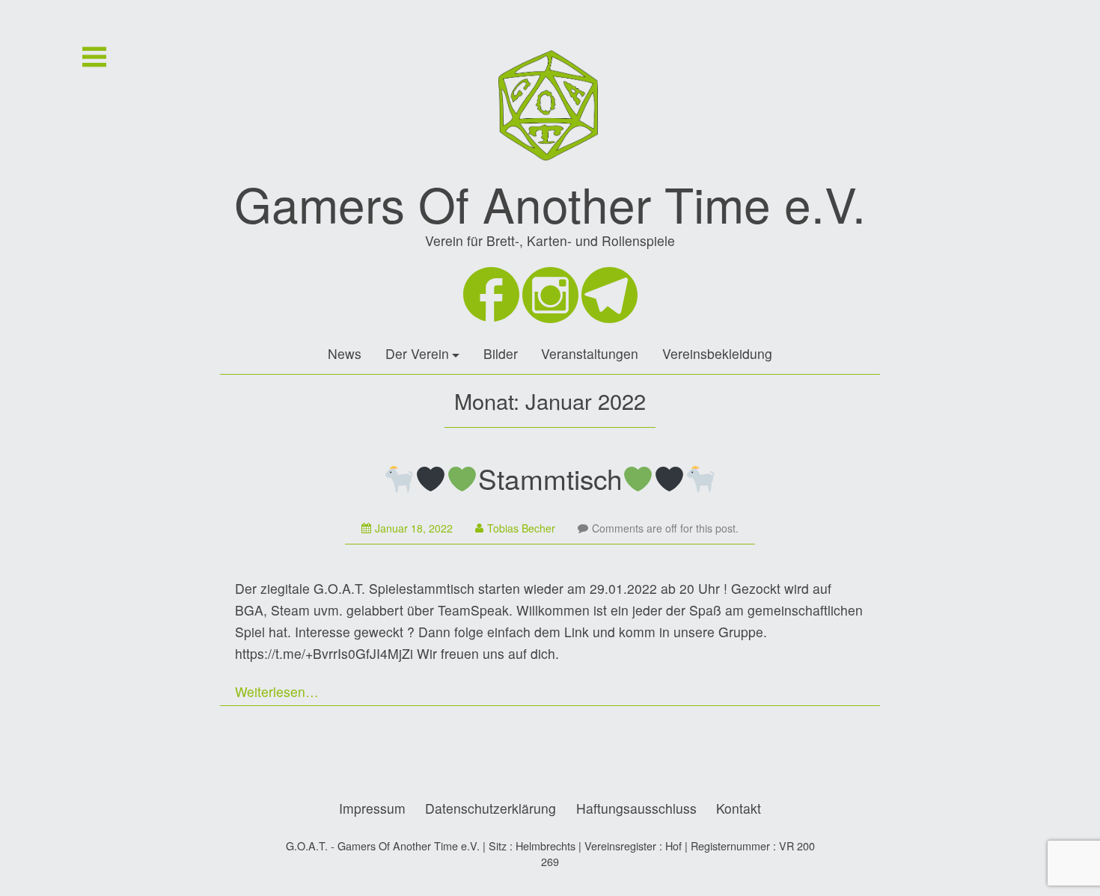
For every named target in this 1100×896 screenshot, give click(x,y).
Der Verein (417, 353)
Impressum (372, 808)
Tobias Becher (521, 528)
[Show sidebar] (94, 57)
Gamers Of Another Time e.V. (550, 203)
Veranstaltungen (589, 353)
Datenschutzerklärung (490, 808)
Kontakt (738, 808)
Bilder (500, 353)
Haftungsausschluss (636, 808)
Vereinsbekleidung (717, 353)
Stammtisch (550, 477)
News (344, 353)
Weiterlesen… (277, 691)
